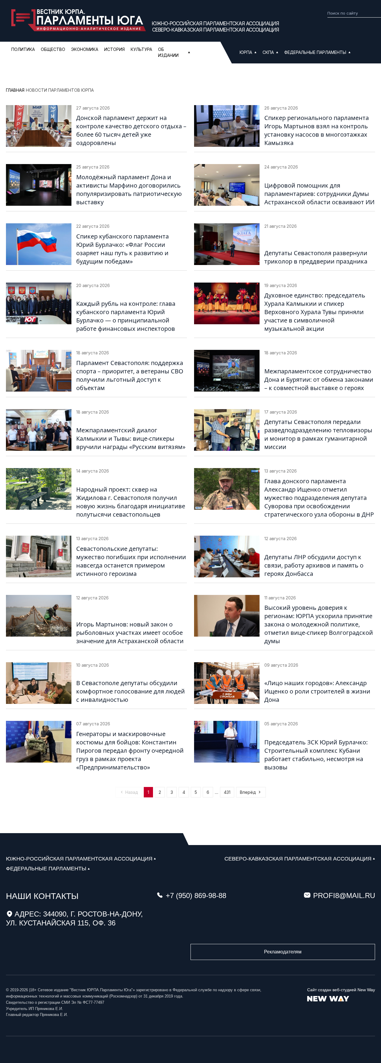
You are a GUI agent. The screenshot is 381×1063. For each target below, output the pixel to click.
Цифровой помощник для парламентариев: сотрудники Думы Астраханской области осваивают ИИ (319, 193)
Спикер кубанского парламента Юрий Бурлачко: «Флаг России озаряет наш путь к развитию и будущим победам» (122, 248)
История (114, 49)
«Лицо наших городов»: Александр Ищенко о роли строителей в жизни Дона (317, 691)
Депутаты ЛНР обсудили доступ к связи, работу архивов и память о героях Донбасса (313, 565)
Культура (141, 49)
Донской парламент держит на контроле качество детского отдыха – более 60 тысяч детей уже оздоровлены (131, 130)
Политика (23, 49)
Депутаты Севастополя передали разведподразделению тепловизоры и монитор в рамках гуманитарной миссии (318, 434)
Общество (53, 49)
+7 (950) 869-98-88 (196, 895)
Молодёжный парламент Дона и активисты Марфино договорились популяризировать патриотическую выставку (129, 189)
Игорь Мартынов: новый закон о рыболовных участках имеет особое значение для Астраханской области (130, 632)
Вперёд (248, 792)
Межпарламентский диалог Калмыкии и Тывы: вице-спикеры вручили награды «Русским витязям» (130, 438)
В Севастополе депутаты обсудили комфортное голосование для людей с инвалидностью (130, 691)
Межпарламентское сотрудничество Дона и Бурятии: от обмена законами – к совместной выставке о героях (318, 379)
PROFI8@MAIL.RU (344, 895)
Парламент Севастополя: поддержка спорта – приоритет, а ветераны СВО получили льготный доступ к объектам (129, 375)
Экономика (84, 49)
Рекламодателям (283, 951)
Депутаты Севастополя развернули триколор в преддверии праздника (315, 257)
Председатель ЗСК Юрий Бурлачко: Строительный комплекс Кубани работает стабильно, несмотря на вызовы (316, 754)
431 (227, 792)
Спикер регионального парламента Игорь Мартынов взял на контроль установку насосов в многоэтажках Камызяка (316, 130)
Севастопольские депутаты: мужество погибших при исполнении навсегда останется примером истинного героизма (131, 561)
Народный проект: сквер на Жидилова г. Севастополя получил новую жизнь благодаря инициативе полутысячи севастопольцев (130, 501)
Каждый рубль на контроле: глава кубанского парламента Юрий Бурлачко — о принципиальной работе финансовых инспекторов (125, 316)
